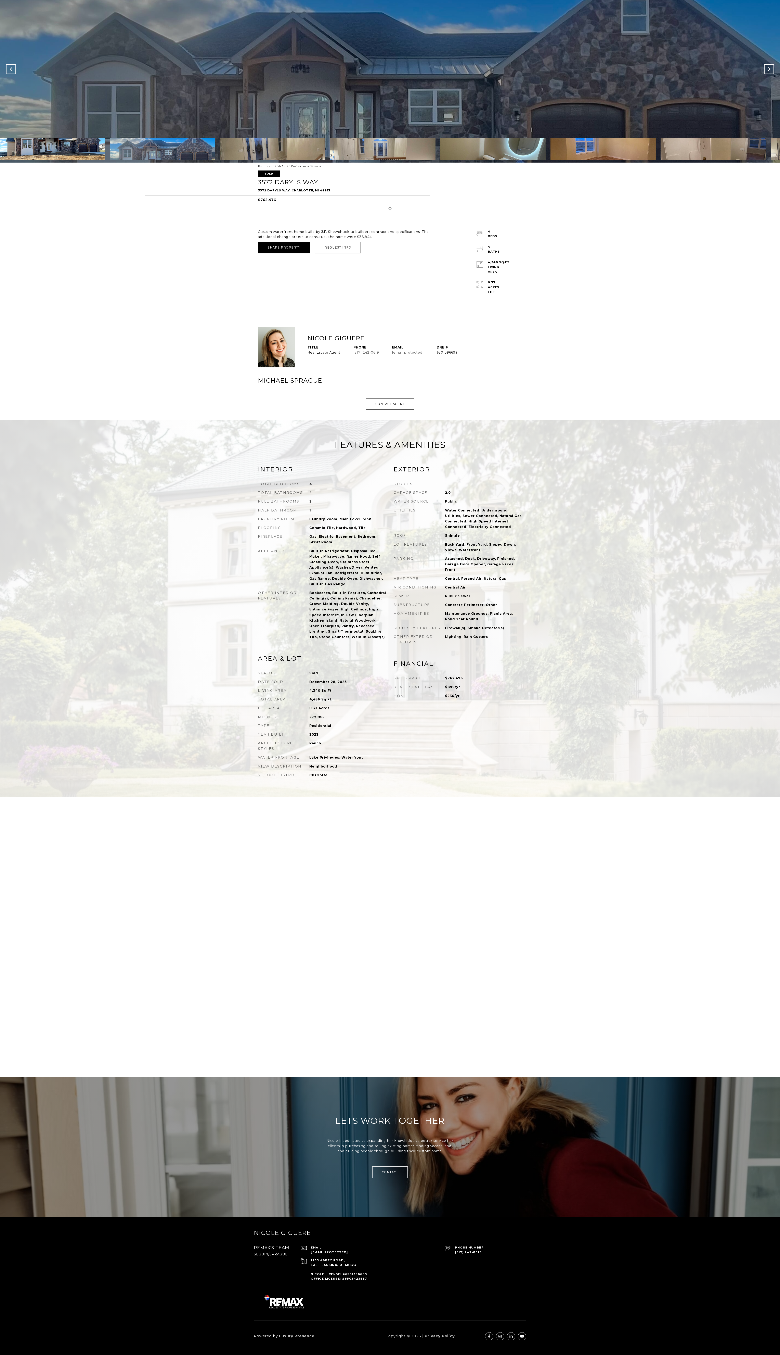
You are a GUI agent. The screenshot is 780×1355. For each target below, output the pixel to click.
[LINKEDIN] (511, 1336)
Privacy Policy (440, 1336)
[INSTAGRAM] (500, 1336)
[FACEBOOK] (489, 1336)
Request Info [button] (338, 247)
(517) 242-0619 (366, 352)
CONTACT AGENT (390, 404)
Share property (284, 247)
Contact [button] (390, 1172)
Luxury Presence (296, 1336)
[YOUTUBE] (522, 1336)
